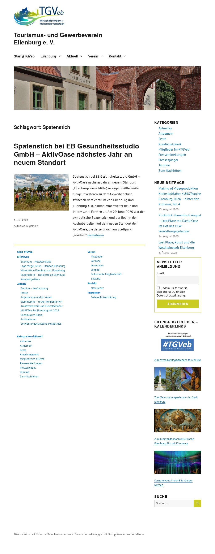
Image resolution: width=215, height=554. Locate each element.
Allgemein (32, 226)
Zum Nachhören (29, 376)
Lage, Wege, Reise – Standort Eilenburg (43, 266)
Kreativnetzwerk (29, 354)
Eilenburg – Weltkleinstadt (36, 261)
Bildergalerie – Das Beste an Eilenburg (43, 275)
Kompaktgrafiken (30, 279)
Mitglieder (97, 256)
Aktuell (72, 56)
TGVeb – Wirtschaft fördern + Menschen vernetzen (42, 534)
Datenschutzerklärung (103, 297)
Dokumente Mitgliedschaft (106, 274)
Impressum (94, 292)
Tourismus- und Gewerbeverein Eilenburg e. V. (58, 38)
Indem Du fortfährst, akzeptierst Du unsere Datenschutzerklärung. (172, 291)
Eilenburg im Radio (31, 315)
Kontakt (115, 56)
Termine (24, 372)
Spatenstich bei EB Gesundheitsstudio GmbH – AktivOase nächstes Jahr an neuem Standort (76, 154)
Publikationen (28, 319)
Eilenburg (48, 56)
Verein (93, 56)
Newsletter (97, 288)
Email (160, 273)
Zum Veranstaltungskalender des (177, 360)
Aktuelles (19, 226)
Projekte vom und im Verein (36, 297)
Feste (23, 350)
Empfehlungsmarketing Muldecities (41, 323)
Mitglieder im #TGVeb (32, 359)
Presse (24, 293)
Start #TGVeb (24, 56)
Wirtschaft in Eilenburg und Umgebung (43, 270)
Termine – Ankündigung (34, 288)
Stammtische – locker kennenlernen (41, 301)
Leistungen (97, 265)
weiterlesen (95, 235)
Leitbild (95, 270)
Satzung (95, 278)
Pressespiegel (28, 367)
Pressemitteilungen (31, 363)
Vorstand (96, 261)
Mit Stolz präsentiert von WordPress (124, 534)
